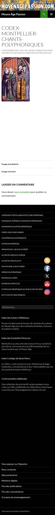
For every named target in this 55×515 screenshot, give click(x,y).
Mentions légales (9, 480)
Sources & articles (11, 283)
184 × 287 (24, 50)
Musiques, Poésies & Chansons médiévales (22, 221)
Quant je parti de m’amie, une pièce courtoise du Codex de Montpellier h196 (27, 51)
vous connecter (22, 191)
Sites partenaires (9, 475)
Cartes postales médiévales (14, 378)
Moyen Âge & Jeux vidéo (13, 266)
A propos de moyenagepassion (16, 497)
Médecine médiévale (11, 272)
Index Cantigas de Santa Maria (16, 358)
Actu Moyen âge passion (13, 295)
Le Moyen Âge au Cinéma (13, 255)
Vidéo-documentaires (13, 232)
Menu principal (51, 14)
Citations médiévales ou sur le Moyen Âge (22, 289)
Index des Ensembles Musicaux (16, 338)
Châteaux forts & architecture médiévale (22, 215)
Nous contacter (9, 469)
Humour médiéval (10, 243)
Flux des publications (12, 486)
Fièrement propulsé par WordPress (16, 511)
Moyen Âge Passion (13, 14)
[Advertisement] (27, 129)
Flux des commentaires (12, 491)
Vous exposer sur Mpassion (14, 464)
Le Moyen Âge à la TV (11, 261)
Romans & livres (9, 278)
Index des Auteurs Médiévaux (15, 317)
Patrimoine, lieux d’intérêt (15, 249)
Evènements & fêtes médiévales (17, 226)
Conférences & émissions (14, 238)
